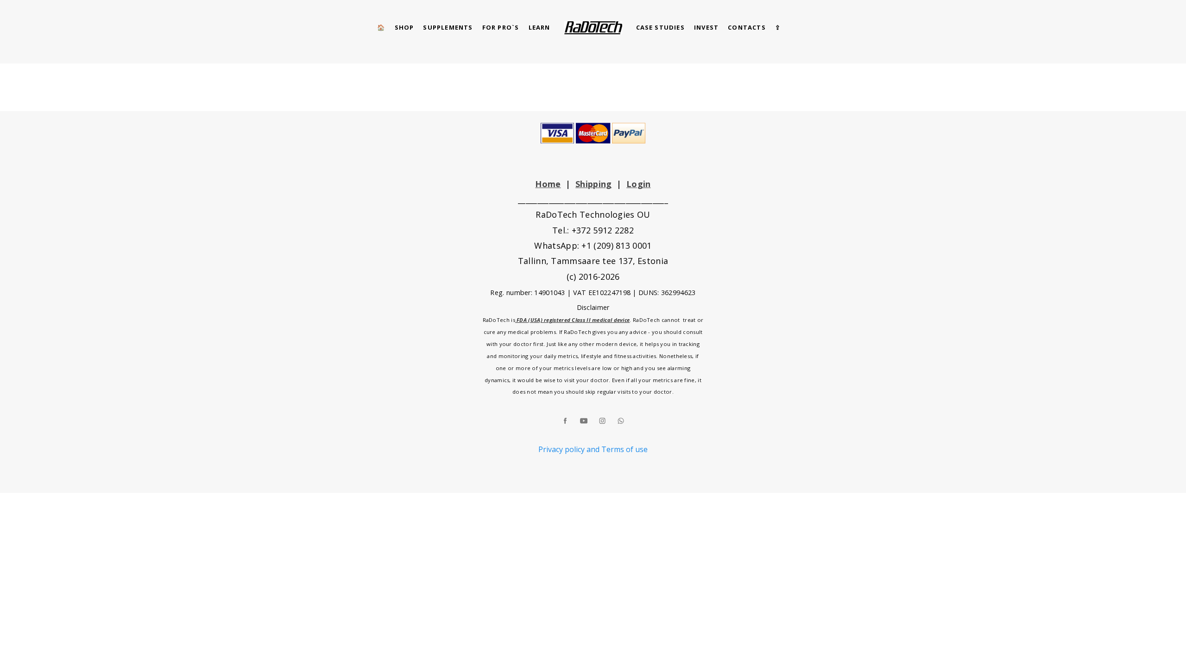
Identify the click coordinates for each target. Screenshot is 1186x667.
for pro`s (500, 27)
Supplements (448, 27)
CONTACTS (747, 27)
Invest (706, 27)
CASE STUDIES (660, 27)
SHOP (404, 27)
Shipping (593, 183)
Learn (539, 27)
